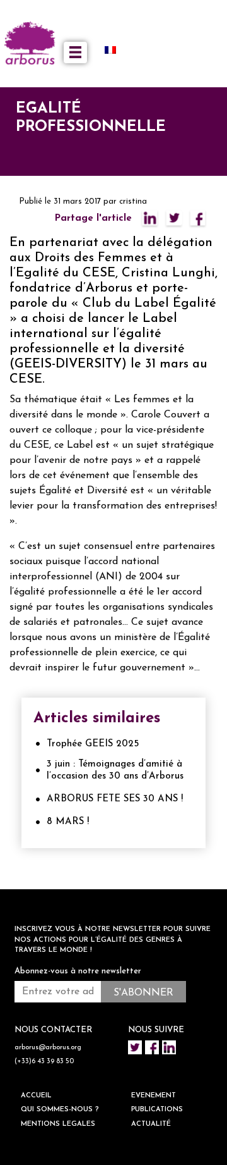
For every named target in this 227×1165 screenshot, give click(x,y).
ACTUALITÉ (151, 1124)
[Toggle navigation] (75, 52)
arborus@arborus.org (48, 1047)
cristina (133, 201)
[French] (115, 49)
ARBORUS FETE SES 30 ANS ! (115, 799)
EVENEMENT (153, 1095)
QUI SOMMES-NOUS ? (60, 1109)
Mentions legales (58, 1124)
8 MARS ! (68, 822)
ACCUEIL (36, 1095)
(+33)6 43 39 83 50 (44, 1061)
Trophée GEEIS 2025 (93, 744)
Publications (157, 1109)
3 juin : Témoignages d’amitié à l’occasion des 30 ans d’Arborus (115, 771)
